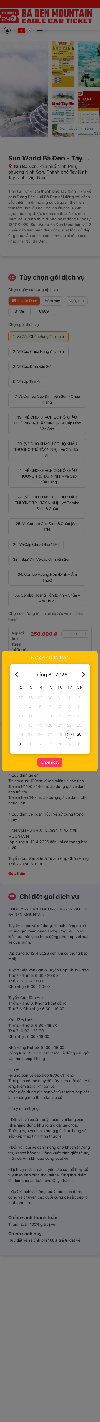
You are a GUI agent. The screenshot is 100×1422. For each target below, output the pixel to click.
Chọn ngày (50, 762)
